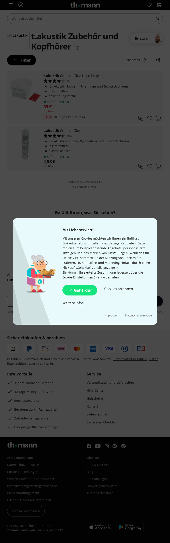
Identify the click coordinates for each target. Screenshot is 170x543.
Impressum (112, 315)
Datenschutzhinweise (138, 315)
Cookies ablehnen (118, 288)
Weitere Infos (73, 303)
